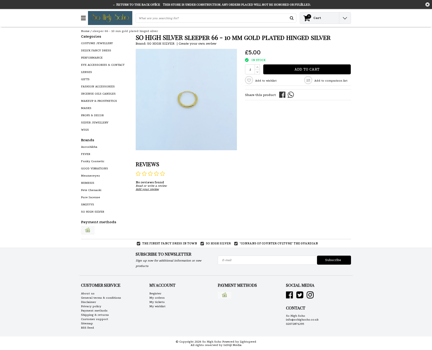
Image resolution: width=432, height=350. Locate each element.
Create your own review (197, 43)
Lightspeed (248, 341)
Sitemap (87, 323)
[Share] (283, 94)
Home (85, 31)
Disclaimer (88, 302)
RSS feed (87, 327)
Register (155, 293)
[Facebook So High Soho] (289, 296)
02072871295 (295, 323)
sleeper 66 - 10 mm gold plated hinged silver (125, 31)
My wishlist (157, 306)
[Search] (292, 18)
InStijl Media (232, 345)
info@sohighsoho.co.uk (302, 319)
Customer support (94, 319)
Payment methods (94, 310)
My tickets (157, 302)
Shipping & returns (95, 314)
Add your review (147, 189)
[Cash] (87, 230)
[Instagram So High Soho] (310, 296)
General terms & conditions (101, 297)
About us (87, 293)
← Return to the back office (136, 4)
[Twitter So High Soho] (299, 296)
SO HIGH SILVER (161, 43)
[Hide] (427, 4)
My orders (157, 297)
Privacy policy (91, 306)
